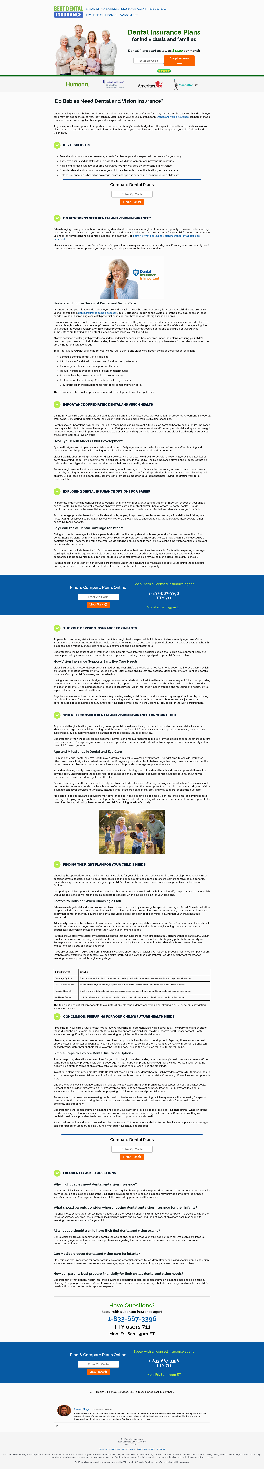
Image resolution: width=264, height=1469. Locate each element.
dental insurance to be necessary (97, 312)
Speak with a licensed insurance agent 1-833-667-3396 (126, 9)
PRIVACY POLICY (129, 1449)
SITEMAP (161, 1449)
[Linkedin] (57, 1426)
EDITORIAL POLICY (146, 1449)
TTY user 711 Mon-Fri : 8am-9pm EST (112, 15)
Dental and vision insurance (173, 116)
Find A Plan (130, 202)
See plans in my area (179, 61)
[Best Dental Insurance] (69, 12)
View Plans (97, 604)
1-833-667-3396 (164, 595)
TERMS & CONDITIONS (109, 1449)
